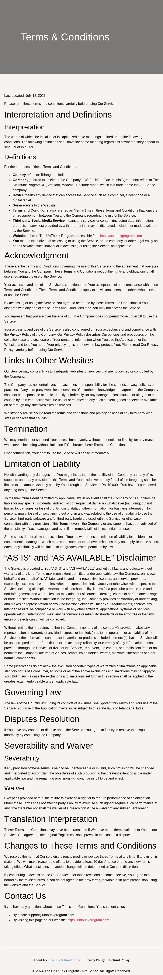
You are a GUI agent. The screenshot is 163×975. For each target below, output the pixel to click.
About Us (40, 960)
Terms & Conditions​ (65, 960)
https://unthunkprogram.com (121, 236)
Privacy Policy (94, 960)
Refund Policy (119, 960)
